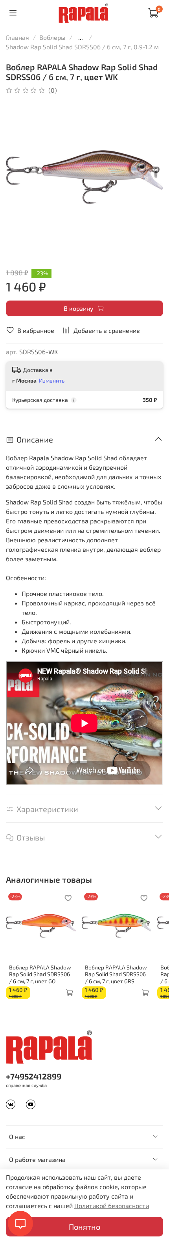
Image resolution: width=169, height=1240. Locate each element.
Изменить (51, 380)
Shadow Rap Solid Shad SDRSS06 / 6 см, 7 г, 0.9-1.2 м (82, 46)
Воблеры (52, 37)
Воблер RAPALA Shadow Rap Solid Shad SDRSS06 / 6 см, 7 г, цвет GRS (116, 974)
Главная (17, 37)
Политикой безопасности (111, 1205)
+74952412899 (33, 1076)
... (80, 37)
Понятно (84, 1226)
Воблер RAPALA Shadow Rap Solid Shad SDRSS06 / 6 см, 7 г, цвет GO (40, 974)
